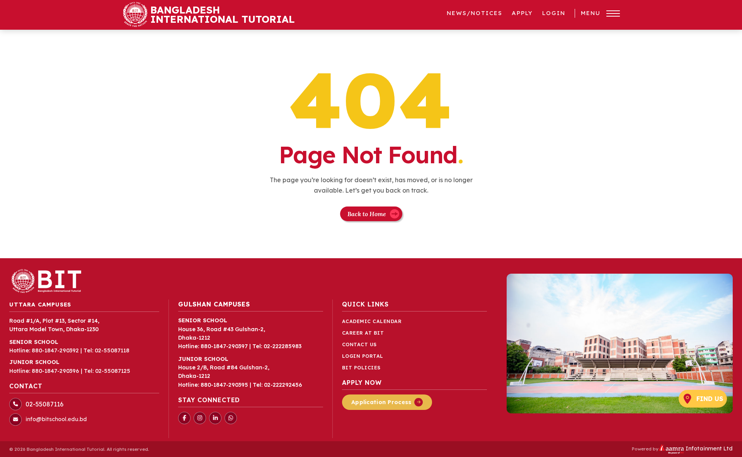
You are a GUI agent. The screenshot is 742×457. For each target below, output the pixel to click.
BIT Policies (361, 368)
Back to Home (366, 214)
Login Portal (362, 356)
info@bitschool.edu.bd (56, 419)
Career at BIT (363, 333)
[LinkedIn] (215, 418)
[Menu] (613, 13)
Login (553, 13)
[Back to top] (724, 446)
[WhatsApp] (231, 418)
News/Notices (474, 13)
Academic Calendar (372, 321)
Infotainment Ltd (708, 448)
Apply (522, 13)
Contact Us (359, 344)
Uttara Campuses (40, 304)
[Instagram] (200, 418)
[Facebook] (184, 418)
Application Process (381, 402)
